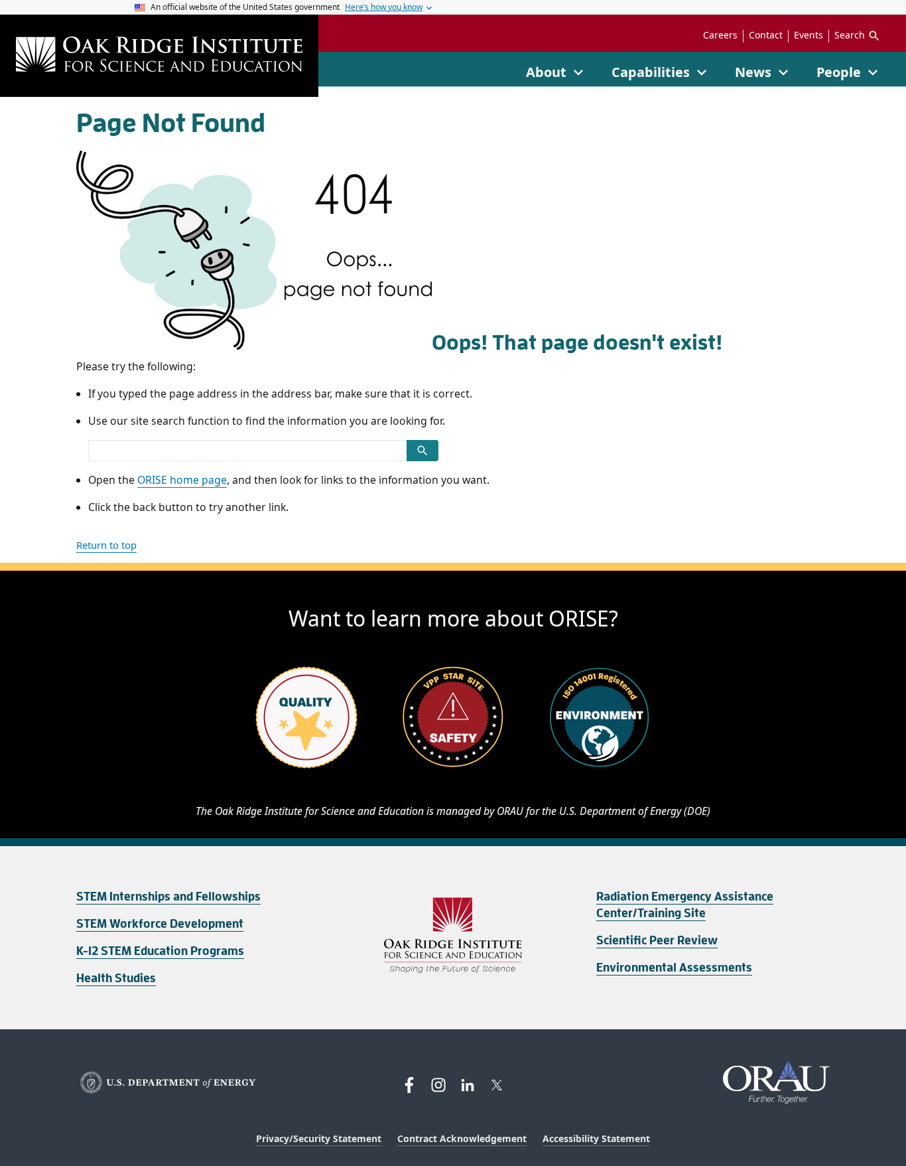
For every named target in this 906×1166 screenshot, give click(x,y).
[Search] (422, 450)
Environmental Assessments (674, 968)
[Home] (159, 55)
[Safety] (453, 717)
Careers (720, 35)
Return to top (106, 544)
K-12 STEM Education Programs (160, 951)
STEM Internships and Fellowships (168, 897)
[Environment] (600, 717)
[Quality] (306, 717)
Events (808, 35)
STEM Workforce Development (159, 924)
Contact (766, 35)
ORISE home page (182, 480)
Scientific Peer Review (657, 940)
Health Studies (116, 978)
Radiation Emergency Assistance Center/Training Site (684, 905)
